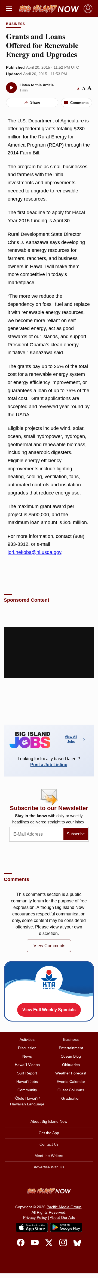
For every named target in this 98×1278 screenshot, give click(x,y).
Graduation (71, 1098)
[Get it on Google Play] (66, 1227)
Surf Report (27, 1073)
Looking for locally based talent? (49, 761)
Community (27, 1090)
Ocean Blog (71, 1056)
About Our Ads (62, 1217)
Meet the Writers (49, 1155)
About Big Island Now (48, 1121)
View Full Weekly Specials (49, 1009)
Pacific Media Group (64, 1207)
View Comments (49, 945)
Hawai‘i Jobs (27, 1081)
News (27, 1056)
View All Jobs (71, 739)
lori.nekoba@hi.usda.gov (34, 552)
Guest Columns (70, 1090)
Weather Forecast (70, 1073)
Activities (27, 1039)
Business (15, 24)
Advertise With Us (49, 1167)
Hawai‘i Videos (27, 1065)
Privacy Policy (35, 1217)
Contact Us (49, 1144)
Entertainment (71, 1048)
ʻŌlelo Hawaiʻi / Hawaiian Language (27, 1101)
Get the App (49, 1133)
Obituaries (71, 1065)
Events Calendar (71, 1081)
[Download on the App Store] (32, 1227)
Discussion (27, 1048)
